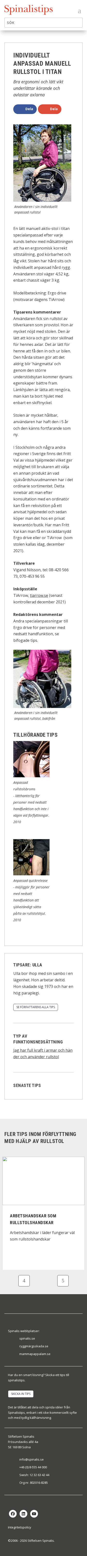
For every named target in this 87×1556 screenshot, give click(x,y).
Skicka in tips (20, 1394)
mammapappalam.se (35, 1354)
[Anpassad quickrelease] (31, 874)
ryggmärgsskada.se (33, 1346)
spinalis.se (27, 1338)
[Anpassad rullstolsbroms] (31, 775)
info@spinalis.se (31, 1459)
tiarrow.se (39, 595)
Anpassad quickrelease (30, 880)
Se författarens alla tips (35, 1007)
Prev (24, 1280)
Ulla (37, 964)
